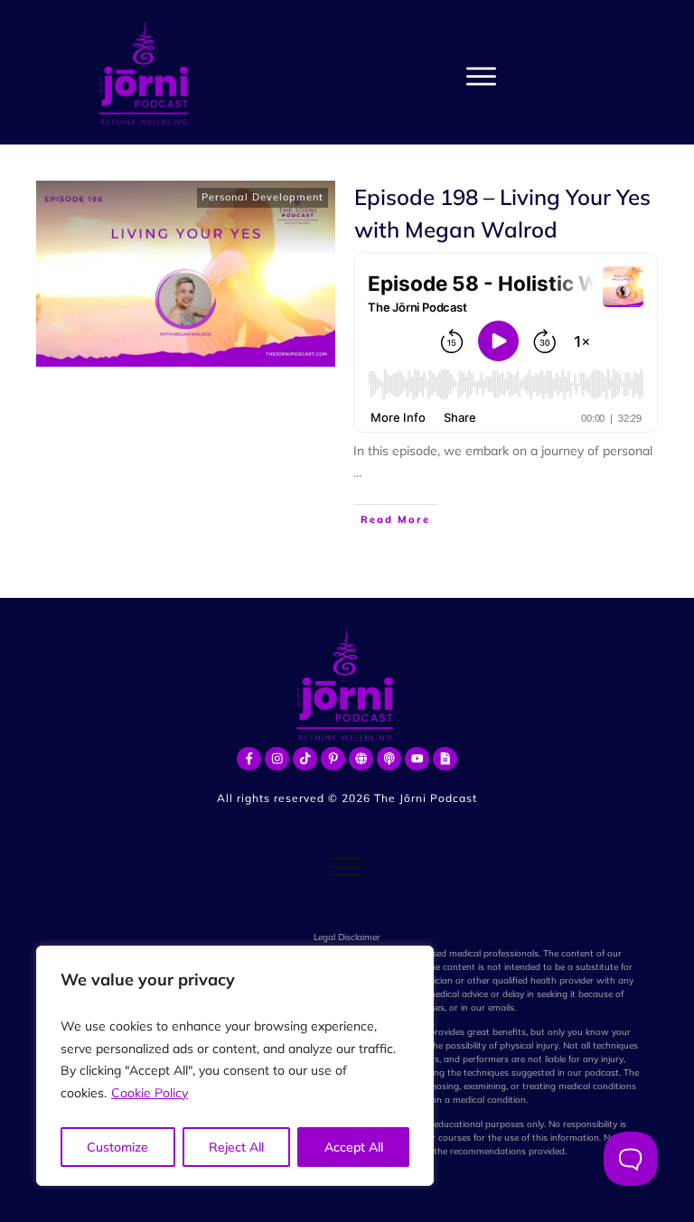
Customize (117, 1147)
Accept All (353, 1147)
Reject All (236, 1147)
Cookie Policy (149, 1093)
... (357, 472)
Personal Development (263, 197)
